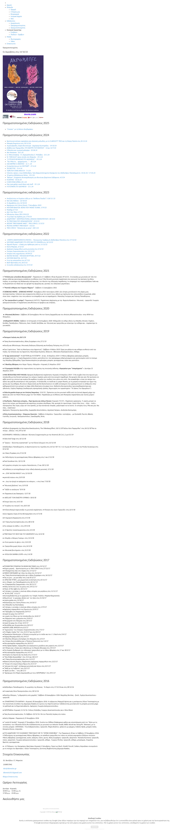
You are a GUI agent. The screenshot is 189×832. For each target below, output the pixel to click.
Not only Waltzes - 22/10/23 (17, 201)
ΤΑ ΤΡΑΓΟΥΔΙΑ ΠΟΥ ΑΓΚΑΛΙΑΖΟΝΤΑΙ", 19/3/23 (23, 221)
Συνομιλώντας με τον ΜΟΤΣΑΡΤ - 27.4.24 (21, 166)
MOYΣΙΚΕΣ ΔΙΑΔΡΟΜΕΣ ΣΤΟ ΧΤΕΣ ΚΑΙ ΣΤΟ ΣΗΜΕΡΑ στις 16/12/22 (30, 242)
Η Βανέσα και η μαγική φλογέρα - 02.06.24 (22, 150)
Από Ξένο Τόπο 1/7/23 (14, 212)
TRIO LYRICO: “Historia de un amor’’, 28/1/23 (23, 228)
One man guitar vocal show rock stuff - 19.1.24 (23, 184)
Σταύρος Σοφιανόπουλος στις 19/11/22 (20, 251)
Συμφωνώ (94, 827)
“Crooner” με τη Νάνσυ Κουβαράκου (20, 129)
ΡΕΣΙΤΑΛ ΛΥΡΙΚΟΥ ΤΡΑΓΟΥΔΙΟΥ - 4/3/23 (20, 226)
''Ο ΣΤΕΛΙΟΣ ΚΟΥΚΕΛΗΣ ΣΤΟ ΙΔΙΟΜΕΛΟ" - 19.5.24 (24, 159)
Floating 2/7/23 (12, 210)
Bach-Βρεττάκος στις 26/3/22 (17, 263)
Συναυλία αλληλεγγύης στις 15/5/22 (19, 265)
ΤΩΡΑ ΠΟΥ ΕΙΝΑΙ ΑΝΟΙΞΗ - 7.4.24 (19, 171)
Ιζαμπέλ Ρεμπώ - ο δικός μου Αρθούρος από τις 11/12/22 (27, 245)
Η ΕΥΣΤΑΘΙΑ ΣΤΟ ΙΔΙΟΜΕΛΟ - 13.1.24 (20, 187)
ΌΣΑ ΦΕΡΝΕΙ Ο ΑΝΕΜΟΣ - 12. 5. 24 (19, 164)
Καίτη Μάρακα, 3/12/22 (15, 247)
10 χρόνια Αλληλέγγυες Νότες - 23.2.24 (21, 175)
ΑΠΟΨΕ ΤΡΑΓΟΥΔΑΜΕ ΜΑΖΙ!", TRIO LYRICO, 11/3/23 (25, 224)
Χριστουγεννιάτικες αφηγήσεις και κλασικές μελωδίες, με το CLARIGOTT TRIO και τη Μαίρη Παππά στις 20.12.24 (47, 141)
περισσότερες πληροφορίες (94, 829)
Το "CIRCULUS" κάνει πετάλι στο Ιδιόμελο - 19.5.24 (25, 157)
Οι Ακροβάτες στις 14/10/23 (17, 203)
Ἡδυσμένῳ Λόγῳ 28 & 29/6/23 (18, 214)
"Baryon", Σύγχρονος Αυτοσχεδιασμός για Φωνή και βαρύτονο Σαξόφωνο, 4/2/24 (36, 178)
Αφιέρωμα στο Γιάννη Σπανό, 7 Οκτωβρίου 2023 (24, 205)
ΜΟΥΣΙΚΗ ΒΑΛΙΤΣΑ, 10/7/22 (17, 258)
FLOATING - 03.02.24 (14, 180)
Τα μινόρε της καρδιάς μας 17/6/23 (19, 217)
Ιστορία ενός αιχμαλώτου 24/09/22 (19, 254)
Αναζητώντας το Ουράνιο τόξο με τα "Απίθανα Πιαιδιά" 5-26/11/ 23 (31, 199)
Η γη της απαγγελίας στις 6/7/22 (18, 260)
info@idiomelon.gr (9, 769)
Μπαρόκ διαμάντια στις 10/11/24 (19, 143)
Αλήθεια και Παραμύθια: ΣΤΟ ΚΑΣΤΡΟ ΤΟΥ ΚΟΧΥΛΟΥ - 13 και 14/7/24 (31, 148)
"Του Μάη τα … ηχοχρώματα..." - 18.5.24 (21, 162)
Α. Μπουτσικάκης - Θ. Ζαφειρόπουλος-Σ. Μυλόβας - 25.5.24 (28, 155)
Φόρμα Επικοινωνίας (10, 777)
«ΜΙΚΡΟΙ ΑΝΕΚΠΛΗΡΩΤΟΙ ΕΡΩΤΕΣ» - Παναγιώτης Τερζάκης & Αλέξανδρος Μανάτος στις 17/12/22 (41, 240)
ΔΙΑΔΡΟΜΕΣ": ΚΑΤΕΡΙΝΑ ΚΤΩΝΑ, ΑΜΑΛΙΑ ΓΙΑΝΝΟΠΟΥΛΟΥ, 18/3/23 (31, 219)
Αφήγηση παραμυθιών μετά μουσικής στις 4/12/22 (25, 249)
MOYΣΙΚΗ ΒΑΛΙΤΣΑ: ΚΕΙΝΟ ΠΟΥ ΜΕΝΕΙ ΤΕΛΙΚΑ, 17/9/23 (26, 208)
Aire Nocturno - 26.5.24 (15, 153)
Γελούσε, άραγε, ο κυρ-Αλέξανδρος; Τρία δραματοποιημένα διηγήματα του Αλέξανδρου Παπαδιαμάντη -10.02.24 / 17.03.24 (51, 173)
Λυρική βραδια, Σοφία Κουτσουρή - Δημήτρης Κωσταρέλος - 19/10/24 (32, 146)
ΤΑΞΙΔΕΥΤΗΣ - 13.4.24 (14, 168)
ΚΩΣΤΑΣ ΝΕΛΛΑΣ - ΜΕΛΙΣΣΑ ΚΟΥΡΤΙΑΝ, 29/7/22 (23, 256)
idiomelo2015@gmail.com (12, 773)
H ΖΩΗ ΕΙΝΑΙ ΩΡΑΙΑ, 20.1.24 (17, 182)
